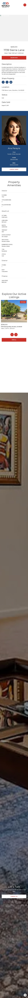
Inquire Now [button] (14, 57)
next (16, 334)
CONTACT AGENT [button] (14, 169)
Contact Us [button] (14, 896)
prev (12, 334)
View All (14, 339)
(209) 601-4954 (14, 159)
